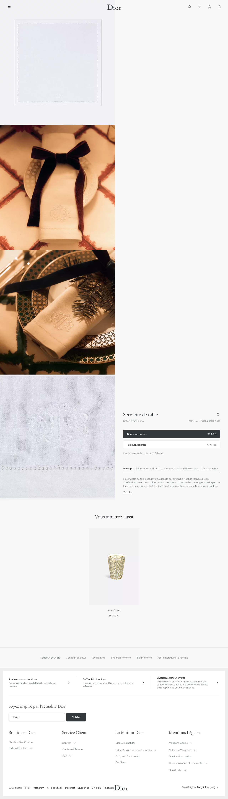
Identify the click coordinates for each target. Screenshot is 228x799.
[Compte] (209, 7)
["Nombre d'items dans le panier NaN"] (219, 7)
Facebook (56, 787)
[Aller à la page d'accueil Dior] (114, 7)
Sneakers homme (121, 657)
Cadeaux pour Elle (50, 657)
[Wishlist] (199, 7)
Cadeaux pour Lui (76, 657)
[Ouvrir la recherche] (189, 7)
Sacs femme (98, 657)
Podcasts (109, 787)
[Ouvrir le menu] (9, 7)
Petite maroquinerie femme (172, 657)
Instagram (38, 787)
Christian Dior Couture (21, 742)
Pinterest (70, 787)
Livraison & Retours (72, 749)
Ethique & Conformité (127, 756)
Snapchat (83, 787)
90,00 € (172, 434)
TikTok (26, 787)
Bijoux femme (144, 657)
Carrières (120, 762)
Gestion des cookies (180, 756)
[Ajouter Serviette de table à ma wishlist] (218, 415)
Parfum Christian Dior (20, 748)
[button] (57, 62)
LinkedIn (96, 787)
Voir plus (127, 492)
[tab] (129, 468)
